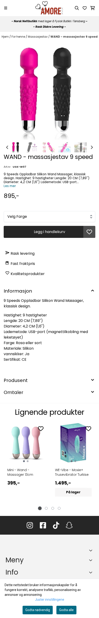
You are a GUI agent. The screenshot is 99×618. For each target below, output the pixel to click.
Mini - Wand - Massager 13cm (20, 472)
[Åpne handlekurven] (92, 8)
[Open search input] (77, 8)
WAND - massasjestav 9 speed (74, 37)
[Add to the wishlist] (41, 428)
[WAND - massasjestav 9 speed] (49, 91)
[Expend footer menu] (92, 560)
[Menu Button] (5, 8)
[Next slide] (91, 147)
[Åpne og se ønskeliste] (85, 8)
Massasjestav (38, 37)
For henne (19, 37)
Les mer (10, 186)
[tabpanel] (26, 465)
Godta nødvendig (37, 610)
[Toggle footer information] (91, 550)
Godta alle (66, 610)
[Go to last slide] (7, 147)
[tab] (40, 508)
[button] (89, 232)
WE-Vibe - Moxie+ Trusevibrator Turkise (72, 472)
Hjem (5, 37)
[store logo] (49, 8)
